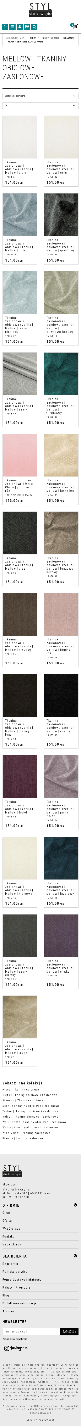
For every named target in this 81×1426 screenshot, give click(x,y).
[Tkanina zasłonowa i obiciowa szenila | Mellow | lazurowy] (61, 858)
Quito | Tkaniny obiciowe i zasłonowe (30, 1095)
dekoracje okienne (38, 1368)
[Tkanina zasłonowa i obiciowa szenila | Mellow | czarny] (61, 695)
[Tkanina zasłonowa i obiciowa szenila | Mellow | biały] (20, 137)
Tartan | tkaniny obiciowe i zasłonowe (30, 1111)
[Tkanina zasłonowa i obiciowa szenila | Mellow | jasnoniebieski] (20, 292)
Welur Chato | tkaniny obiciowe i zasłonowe (34, 1122)
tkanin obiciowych (26, 1395)
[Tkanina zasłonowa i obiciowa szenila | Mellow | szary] (20, 374)
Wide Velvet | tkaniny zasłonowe (26, 1132)
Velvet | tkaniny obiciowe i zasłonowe (30, 1116)
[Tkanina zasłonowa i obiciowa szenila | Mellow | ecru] (61, 137)
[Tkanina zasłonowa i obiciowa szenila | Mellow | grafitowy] (61, 214)
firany (69, 1368)
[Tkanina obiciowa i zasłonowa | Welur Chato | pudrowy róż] (20, 455)
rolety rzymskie (12, 1371)
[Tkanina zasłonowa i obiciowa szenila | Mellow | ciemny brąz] (20, 695)
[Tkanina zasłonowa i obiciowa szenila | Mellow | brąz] (20, 533)
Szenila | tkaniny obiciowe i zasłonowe (31, 1105)
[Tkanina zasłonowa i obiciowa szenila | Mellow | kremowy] (20, 858)
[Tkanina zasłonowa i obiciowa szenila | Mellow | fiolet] (20, 776)
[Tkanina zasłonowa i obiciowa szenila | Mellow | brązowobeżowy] (61, 533)
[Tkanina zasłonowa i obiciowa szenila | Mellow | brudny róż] (61, 614)
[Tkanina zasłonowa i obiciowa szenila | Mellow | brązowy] (20, 614)
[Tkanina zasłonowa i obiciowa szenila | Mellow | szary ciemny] (20, 935)
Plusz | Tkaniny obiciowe (20, 1089)
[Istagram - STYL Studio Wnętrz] (15, 1348)
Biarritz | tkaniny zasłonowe (23, 1138)
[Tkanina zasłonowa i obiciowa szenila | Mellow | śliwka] (61, 935)
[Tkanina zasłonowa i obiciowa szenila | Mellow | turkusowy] (61, 374)
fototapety (62, 1375)
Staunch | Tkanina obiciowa (22, 1100)
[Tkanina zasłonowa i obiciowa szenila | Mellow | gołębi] (20, 214)
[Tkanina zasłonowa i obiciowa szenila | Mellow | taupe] (20, 1017)
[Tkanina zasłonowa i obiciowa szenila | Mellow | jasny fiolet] (61, 776)
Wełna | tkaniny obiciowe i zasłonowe (30, 1127)
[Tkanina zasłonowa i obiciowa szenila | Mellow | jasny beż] (61, 455)
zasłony (59, 1368)
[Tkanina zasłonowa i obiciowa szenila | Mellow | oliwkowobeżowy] (61, 292)
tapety (75, 1375)
